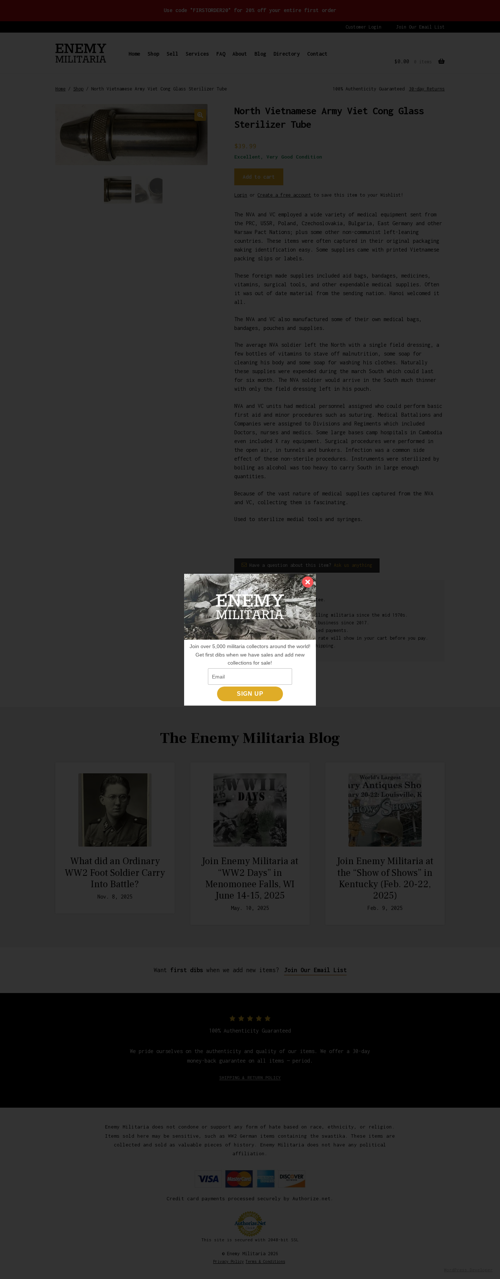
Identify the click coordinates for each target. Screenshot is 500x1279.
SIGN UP (250, 694)
